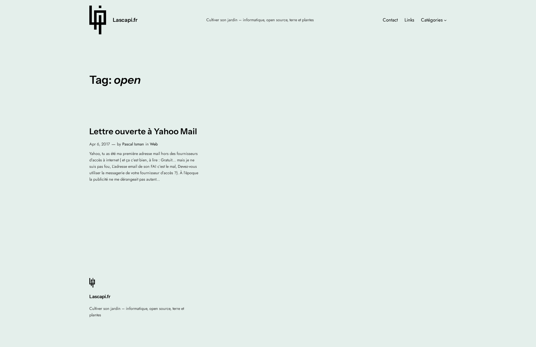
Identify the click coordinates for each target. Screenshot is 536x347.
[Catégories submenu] (445, 19)
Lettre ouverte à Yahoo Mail (143, 131)
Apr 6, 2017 (99, 144)
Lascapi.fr (125, 19)
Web (154, 144)
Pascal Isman (133, 144)
